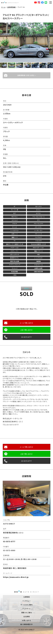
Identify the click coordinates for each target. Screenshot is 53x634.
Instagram (39, 2)
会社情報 (26, 616)
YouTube (35, 2)
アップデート (26, 609)
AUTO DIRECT (9, 2)
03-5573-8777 (26, 337)
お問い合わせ (26, 620)
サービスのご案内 (26, 605)
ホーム (3, 7)
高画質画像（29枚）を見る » (26, 75)
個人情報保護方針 (26, 624)
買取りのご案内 (26, 612)
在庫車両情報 (11, 7)
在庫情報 (26, 597)
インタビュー (26, 601)
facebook (42, 2)
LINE (46, 2)
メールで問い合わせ (26, 323)
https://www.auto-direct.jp (15, 577)
